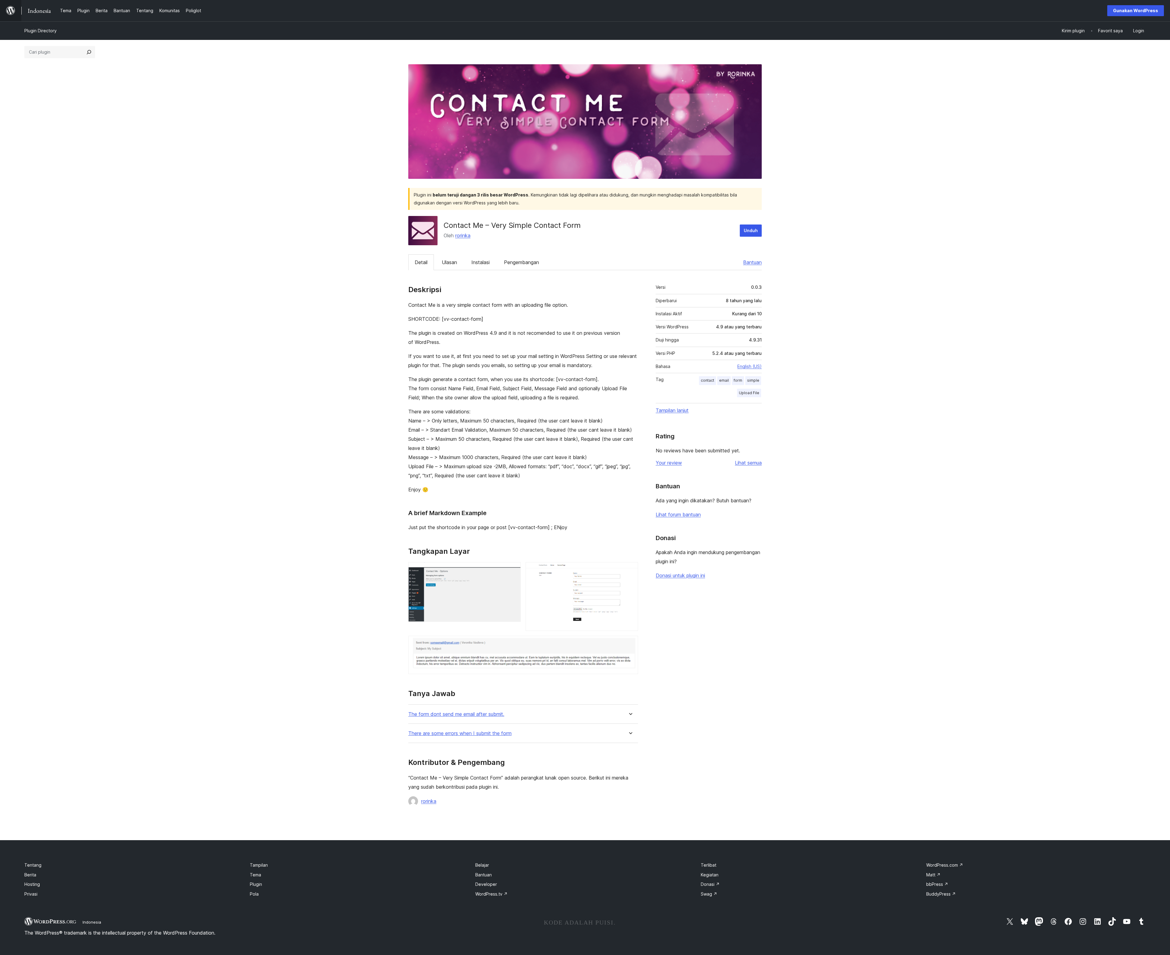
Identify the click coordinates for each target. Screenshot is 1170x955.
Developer (486, 884)
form (738, 380)
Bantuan (752, 262)
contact (707, 380)
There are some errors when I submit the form (460, 733)
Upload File (749, 393)
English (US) (749, 366)
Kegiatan (709, 874)
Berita (30, 874)
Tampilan (259, 865)
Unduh (751, 230)
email (724, 380)
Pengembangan (521, 262)
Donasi (710, 884)
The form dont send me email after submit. (456, 714)
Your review (669, 463)
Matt (933, 874)
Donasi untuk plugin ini (680, 575)
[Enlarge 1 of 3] (512, 570)
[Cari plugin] (89, 52)
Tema (255, 874)
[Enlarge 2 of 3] (630, 570)
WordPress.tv (491, 894)
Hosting (32, 884)
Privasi (30, 894)
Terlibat (708, 865)
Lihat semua (748, 463)
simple (753, 380)
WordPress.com (944, 865)
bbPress (937, 884)
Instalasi (480, 262)
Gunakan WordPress (1135, 10)
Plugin (256, 884)
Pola (254, 894)
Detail (421, 262)
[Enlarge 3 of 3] (630, 644)
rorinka (462, 235)
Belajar (482, 865)
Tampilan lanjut (672, 410)
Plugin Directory (40, 30)
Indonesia (92, 922)
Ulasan (449, 262)
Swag (709, 894)
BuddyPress (941, 894)
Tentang (32, 865)
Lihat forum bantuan (678, 514)
